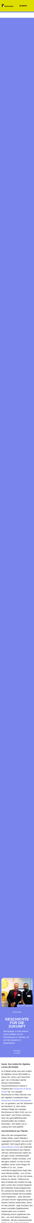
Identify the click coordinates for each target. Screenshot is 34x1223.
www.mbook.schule (10, 1147)
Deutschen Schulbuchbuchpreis (16, 1100)
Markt (19, 1012)
